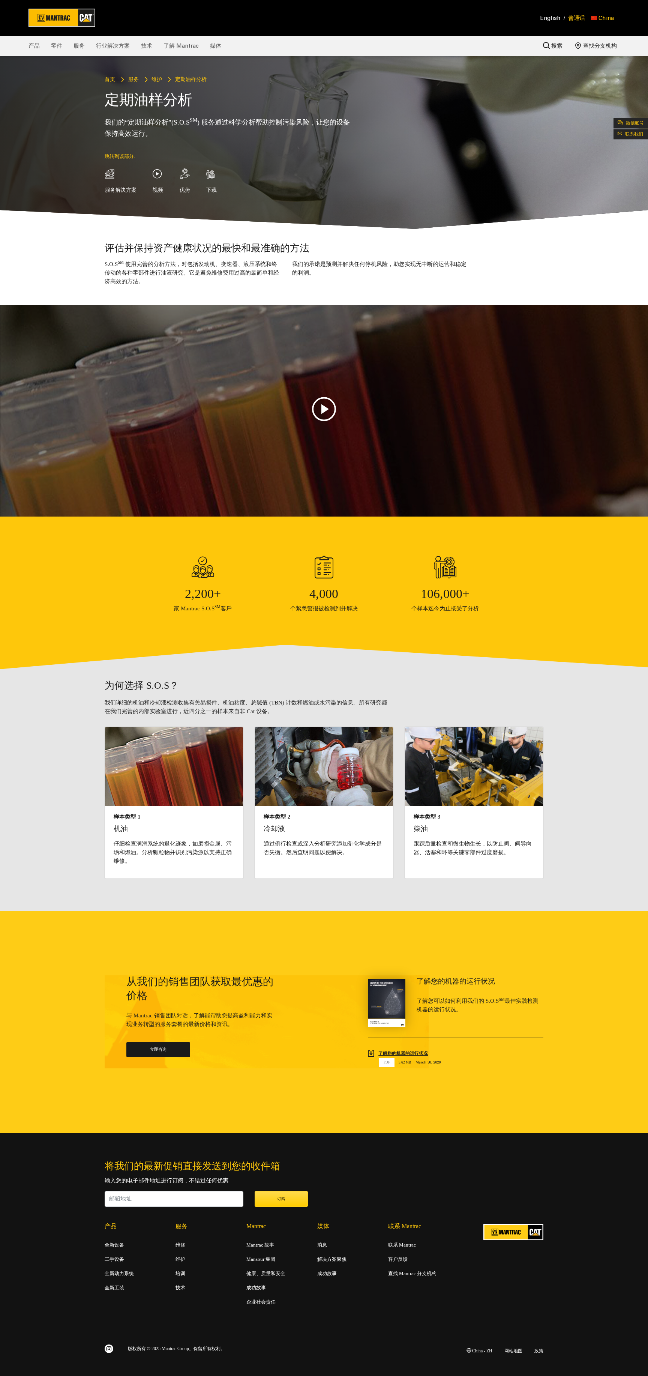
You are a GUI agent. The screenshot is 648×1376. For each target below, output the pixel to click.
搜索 (556, 45)
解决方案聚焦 (331, 1259)
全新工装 (114, 1287)
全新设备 (114, 1245)
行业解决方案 (113, 45)
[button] (602, 18)
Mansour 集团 (260, 1259)
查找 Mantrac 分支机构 (412, 1273)
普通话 (576, 18)
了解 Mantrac (181, 45)
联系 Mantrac (402, 1245)
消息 (322, 1245)
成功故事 (256, 1287)
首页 (110, 80)
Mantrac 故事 (260, 1245)
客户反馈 (398, 1259)
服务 (79, 45)
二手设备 (114, 1259)
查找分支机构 (599, 45)
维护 (157, 80)
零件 (56, 45)
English (550, 18)
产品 (34, 45)
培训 (180, 1273)
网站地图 (513, 1351)
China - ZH (481, 1351)
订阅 (281, 1199)
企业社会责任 (261, 1302)
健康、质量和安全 (265, 1273)
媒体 (215, 45)
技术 (146, 45)
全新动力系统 (119, 1273)
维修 (180, 1245)
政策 (538, 1351)
